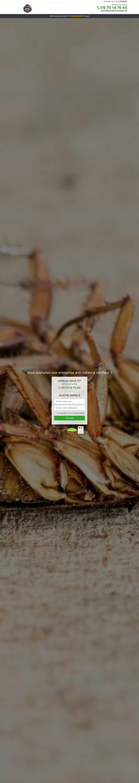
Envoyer (69, 418)
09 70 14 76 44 (113, 7)
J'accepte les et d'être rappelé (70, 413)
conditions (69, 413)
